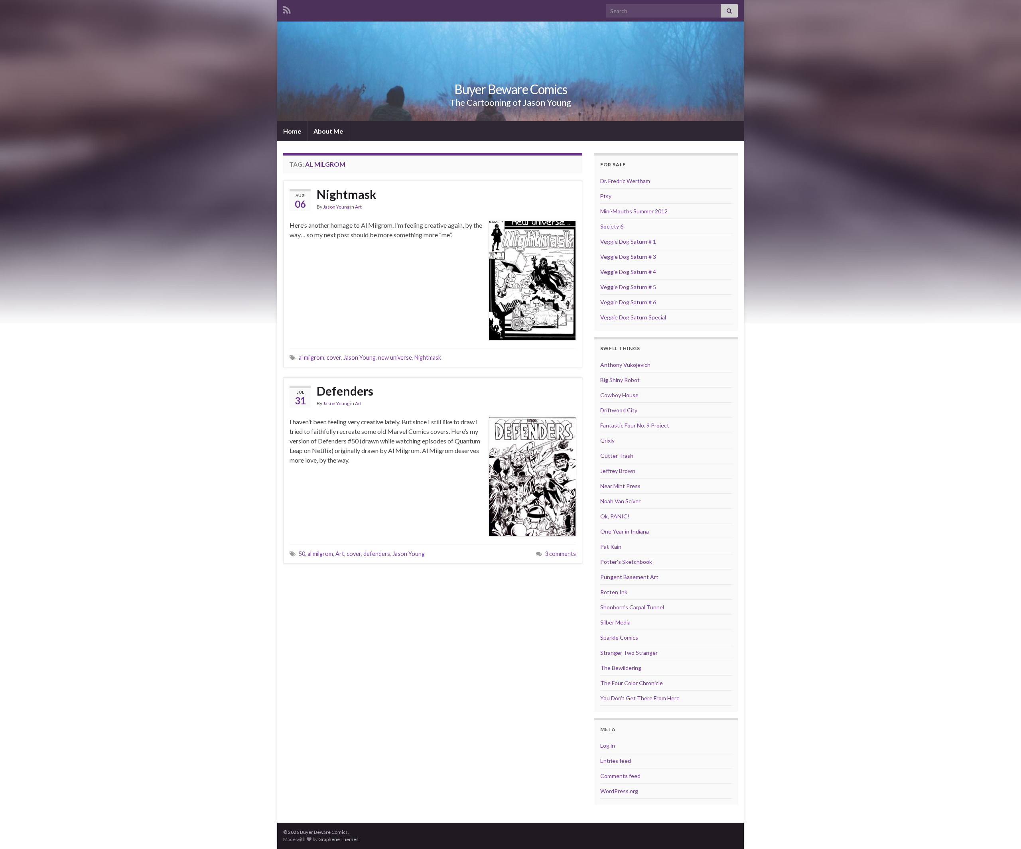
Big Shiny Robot (620, 379)
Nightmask (346, 194)
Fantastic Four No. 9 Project (634, 425)
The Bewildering (620, 667)
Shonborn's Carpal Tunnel (632, 607)
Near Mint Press (620, 486)
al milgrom (311, 357)
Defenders (345, 391)
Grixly (607, 440)
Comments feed (620, 775)
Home (292, 131)
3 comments (560, 553)
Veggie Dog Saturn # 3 (628, 256)
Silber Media (615, 622)
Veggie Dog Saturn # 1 (628, 241)
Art (358, 207)
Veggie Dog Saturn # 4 (628, 271)
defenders (376, 553)
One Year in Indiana (624, 531)
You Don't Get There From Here (640, 698)
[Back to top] (1003, 831)
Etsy (605, 196)
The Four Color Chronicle (631, 683)
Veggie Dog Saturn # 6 (628, 302)
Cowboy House (619, 395)
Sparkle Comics (619, 637)
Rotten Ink (613, 592)
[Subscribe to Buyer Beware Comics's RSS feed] (287, 8)
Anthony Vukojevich (625, 364)
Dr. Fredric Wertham (625, 180)
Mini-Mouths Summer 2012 (634, 211)
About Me (328, 131)
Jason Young (336, 207)
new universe (395, 357)
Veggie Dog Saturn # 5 (628, 287)
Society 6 (611, 226)
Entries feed (615, 760)
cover (334, 357)
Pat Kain (610, 546)
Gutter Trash (616, 455)
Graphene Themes (338, 839)
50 (302, 553)
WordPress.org (619, 791)
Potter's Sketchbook (626, 561)
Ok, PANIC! (614, 516)
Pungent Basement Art (629, 576)
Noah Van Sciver (620, 501)
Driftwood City (618, 410)
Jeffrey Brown (617, 470)
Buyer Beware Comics (510, 89)
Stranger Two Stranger (629, 652)
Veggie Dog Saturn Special (633, 317)
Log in (607, 745)
